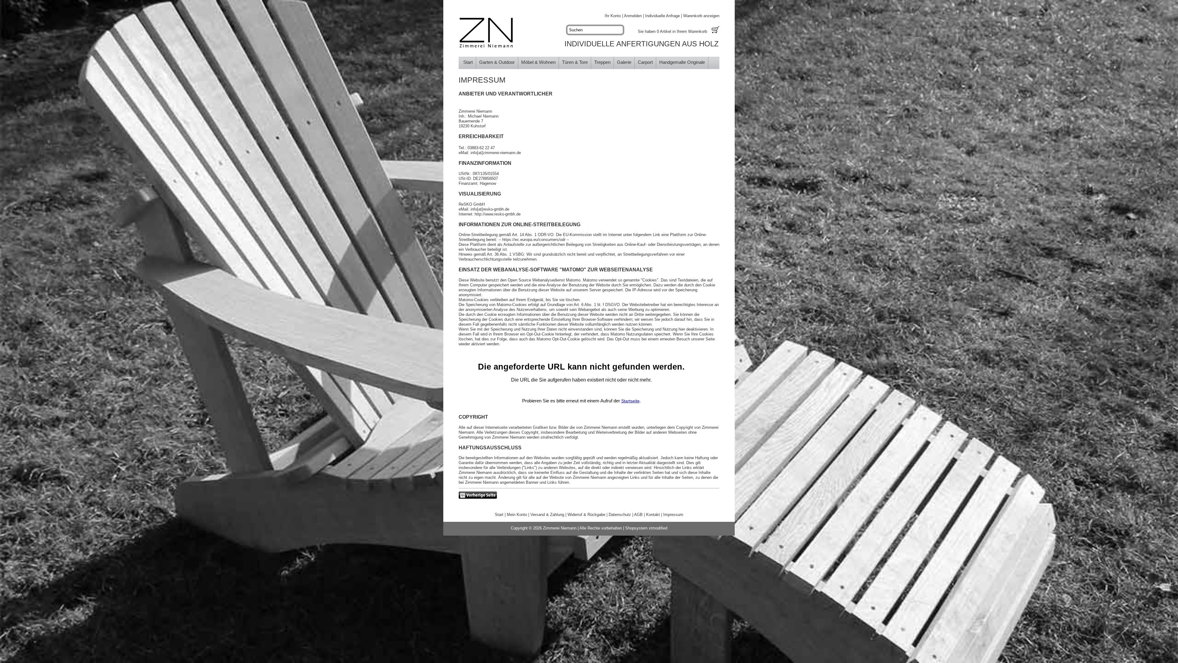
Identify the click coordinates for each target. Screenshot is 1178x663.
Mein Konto (517, 514)
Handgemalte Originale (682, 62)
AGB (638, 514)
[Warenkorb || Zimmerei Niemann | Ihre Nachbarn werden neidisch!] (715, 30)
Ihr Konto (613, 16)
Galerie (624, 62)
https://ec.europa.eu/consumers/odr (533, 239)
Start (468, 62)
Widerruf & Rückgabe (586, 514)
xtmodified (658, 528)
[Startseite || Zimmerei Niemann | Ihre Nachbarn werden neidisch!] (486, 32)
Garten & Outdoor (497, 62)
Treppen (602, 62)
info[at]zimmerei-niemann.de (496, 152)
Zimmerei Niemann (559, 528)
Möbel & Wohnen (538, 62)
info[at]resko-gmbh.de (490, 209)
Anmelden (633, 16)
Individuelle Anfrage (662, 16)
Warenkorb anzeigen (701, 16)
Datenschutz (620, 514)
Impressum (673, 514)
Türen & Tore (575, 62)
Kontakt (653, 514)
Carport (645, 62)
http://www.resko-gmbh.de (498, 214)
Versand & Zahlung (547, 514)
